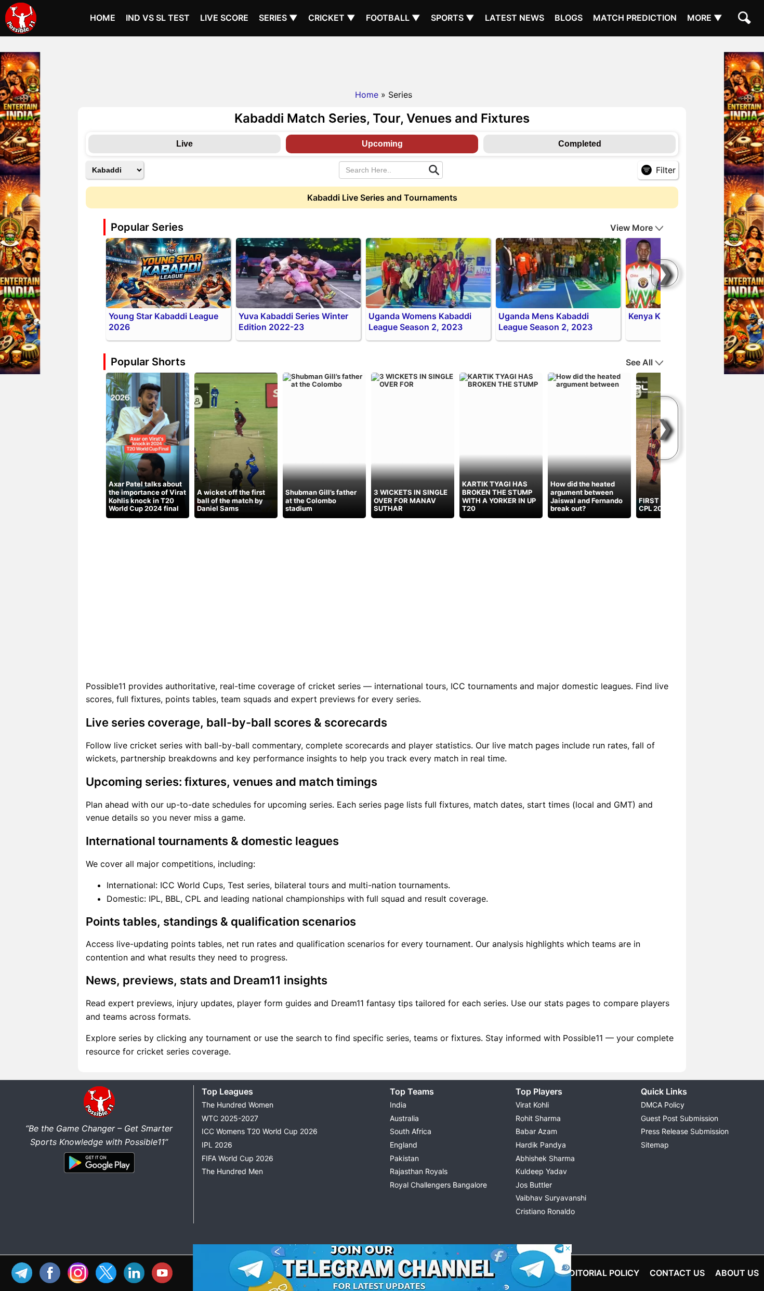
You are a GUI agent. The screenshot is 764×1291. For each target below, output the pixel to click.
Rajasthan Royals (418, 1171)
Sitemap (655, 1144)
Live (184, 143)
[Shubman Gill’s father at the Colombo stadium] (324, 380)
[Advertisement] (382, 59)
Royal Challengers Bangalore (438, 1184)
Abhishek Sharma (545, 1158)
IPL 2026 (217, 1144)
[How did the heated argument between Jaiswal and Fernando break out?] (589, 380)
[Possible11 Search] (746, 19)
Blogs (569, 17)
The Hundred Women (237, 1104)
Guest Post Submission (679, 1118)
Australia (404, 1118)
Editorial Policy (601, 1273)
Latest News (514, 17)
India (398, 1104)
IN (137, 1271)
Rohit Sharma (538, 1118)
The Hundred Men (232, 1171)
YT (165, 1271)
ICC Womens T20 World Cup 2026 (260, 1131)
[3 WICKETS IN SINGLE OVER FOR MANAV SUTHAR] (412, 380)
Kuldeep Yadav (541, 1171)
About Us (737, 1273)
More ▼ (704, 17)
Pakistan (404, 1158)
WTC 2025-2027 (230, 1118)
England (403, 1144)
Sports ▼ (453, 17)
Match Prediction (635, 17)
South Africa (410, 1131)
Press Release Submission (685, 1131)
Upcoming (382, 143)
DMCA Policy (662, 1104)
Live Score (224, 17)
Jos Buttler (534, 1184)
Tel (24, 1271)
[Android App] (99, 1173)
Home (102, 17)
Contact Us (677, 1273)
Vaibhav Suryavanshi (551, 1197)
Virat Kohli (532, 1104)
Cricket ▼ (331, 17)
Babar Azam (536, 1131)
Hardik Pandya (541, 1144)
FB (52, 1271)
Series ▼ (278, 17)
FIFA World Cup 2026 (237, 1158)
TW (109, 1271)
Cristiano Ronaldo (545, 1211)
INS (81, 1271)
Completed (579, 143)
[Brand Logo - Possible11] (99, 1115)
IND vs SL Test (158, 17)
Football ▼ (393, 17)
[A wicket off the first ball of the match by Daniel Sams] (236, 444)
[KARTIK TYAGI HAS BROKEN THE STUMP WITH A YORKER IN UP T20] (501, 380)
